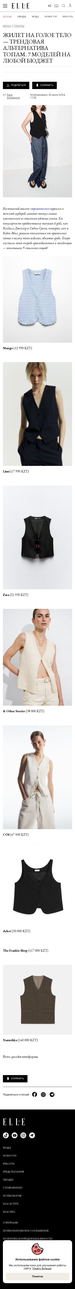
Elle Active (11, 1203)
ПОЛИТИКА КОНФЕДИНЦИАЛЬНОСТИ (27, 1238)
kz (49, 5)
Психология (12, 1195)
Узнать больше (41, 1268)
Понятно (37, 1276)
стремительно (40, 208)
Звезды (21, 16)
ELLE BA (7, 16)
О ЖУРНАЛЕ (10, 1222)
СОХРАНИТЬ (46, 85)
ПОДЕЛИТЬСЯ (18, 85)
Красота (67, 16)
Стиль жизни (12, 1187)
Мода (35, 16)
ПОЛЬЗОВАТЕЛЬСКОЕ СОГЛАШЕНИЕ (26, 1230)
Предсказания (13, 1171)
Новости (51, 16)
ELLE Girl (9, 1211)
